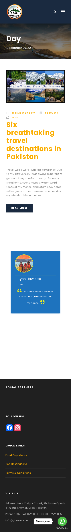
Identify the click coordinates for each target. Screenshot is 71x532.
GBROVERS (51, 112)
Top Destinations (16, 464)
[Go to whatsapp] (62, 521)
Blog (15, 117)
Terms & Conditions (18, 473)
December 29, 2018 (23, 112)
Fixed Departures (16, 455)
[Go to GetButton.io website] (62, 528)
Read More (19, 208)
